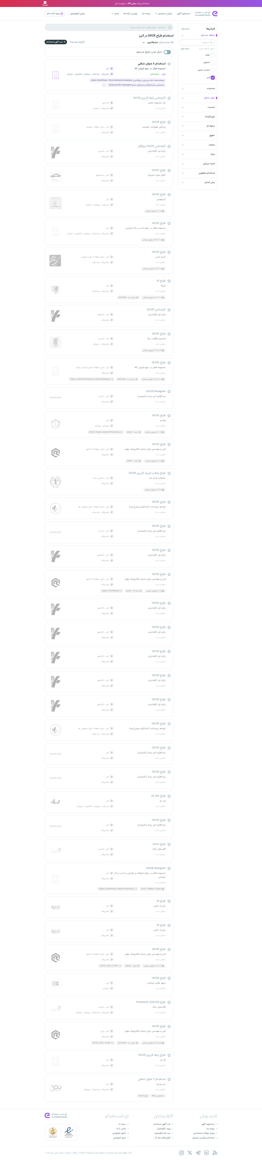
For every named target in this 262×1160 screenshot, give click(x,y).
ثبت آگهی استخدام (54, 42)
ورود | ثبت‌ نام (53, 13)
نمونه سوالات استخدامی (204, 1133)
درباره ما (122, 1124)
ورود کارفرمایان (163, 1128)
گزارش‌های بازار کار (162, 1137)
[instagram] (181, 1152)
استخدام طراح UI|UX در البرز (156, 36)
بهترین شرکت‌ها (130, 13)
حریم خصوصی (119, 1137)
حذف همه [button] (185, 28)
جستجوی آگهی (183, 13)
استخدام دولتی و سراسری (203, 1137)
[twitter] (189, 1152)
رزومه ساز (146, 13)
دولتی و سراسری (165, 13)
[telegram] (198, 1152)
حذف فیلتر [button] (185, 48)
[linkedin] (206, 1152)
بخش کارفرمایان (77, 13)
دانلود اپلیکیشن (119, 1133)
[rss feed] (214, 1152)
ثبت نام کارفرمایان (162, 1133)
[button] (198, 55)
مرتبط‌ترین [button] (152, 42)
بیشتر (116, 13)
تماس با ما (121, 1128)
